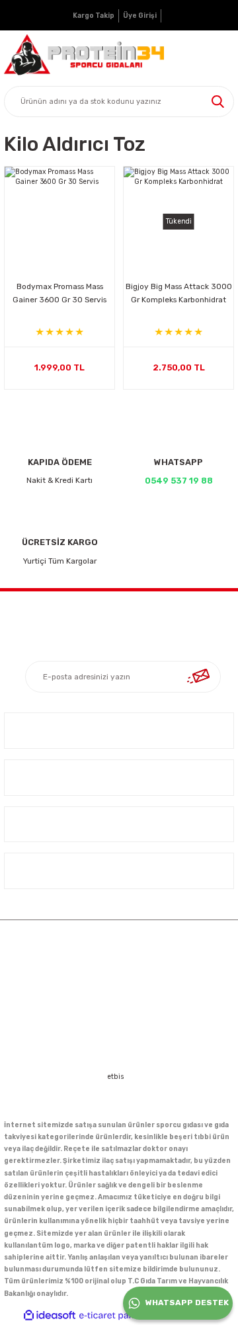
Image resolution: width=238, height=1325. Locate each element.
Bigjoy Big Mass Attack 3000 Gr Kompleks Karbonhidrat (179, 293)
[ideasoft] (49, 1316)
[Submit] (198, 677)
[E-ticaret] (117, 1315)
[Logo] (84, 54)
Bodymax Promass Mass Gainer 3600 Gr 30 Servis (59, 293)
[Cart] (222, 55)
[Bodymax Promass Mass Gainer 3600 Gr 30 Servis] (59, 222)
